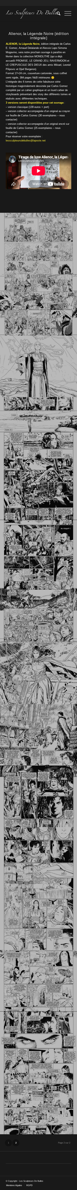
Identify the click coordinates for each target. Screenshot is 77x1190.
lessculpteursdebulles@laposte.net (26, 140)
